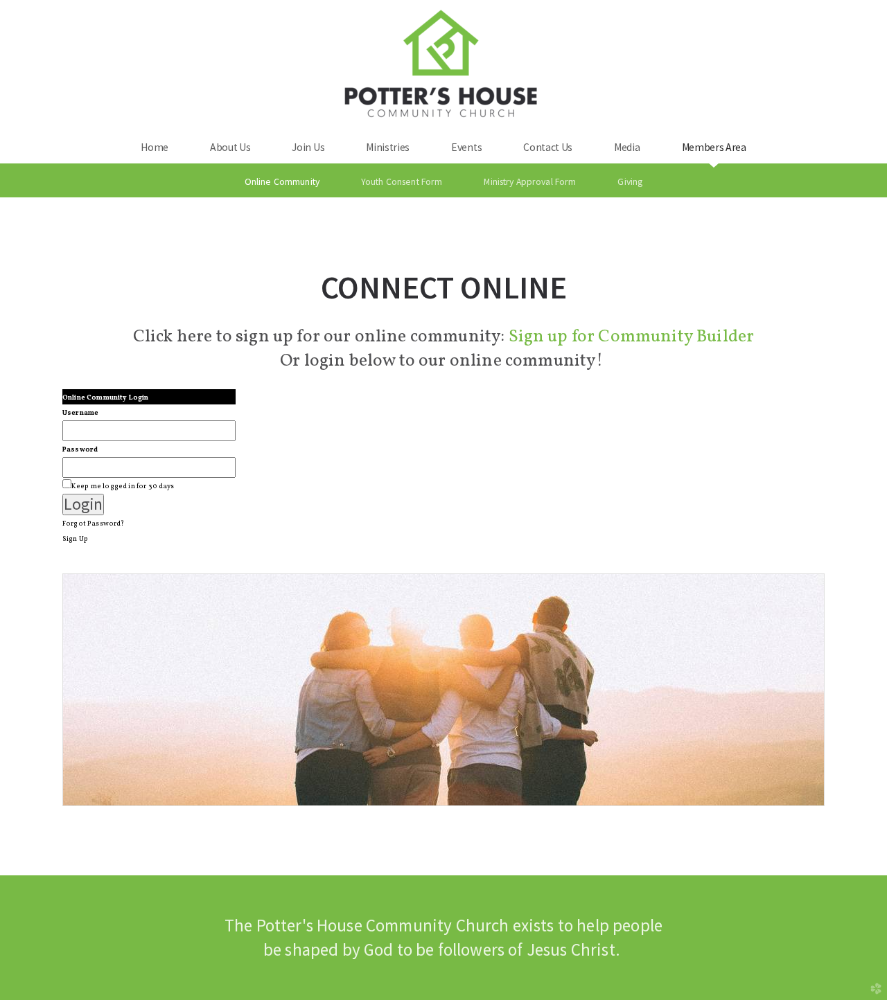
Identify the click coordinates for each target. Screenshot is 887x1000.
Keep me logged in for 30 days (123, 486)
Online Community (282, 181)
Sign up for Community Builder (632, 337)
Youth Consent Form (401, 181)
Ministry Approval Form (530, 181)
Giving (629, 181)
